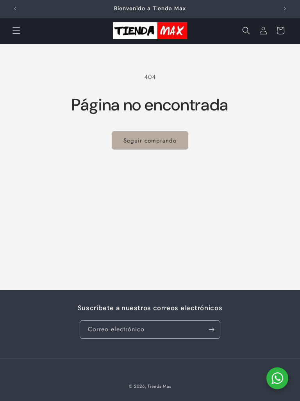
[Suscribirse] (211, 329)
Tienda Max (159, 386)
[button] (16, 30)
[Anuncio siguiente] (284, 8)
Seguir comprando (150, 140)
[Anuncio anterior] (15, 8)
